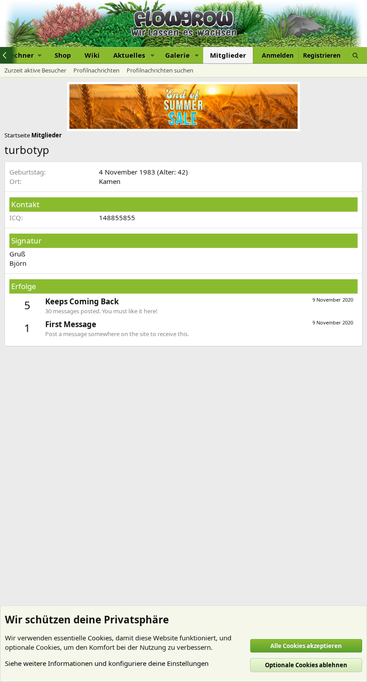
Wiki (92, 55)
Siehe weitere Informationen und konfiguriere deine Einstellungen (107, 663)
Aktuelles (129, 55)
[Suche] (355, 55)
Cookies (100, 637)
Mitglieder (228, 55)
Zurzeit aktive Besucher (35, 70)
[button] (152, 55)
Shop (63, 55)
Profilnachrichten (96, 70)
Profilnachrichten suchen (160, 70)
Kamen (109, 181)
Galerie (177, 55)
